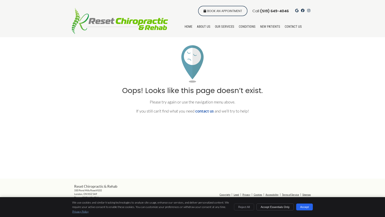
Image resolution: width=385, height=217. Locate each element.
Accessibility (272, 194)
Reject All (244, 207)
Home (188, 27)
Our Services (224, 27)
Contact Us (293, 27)
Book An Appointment (224, 11)
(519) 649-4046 (274, 11)
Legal (236, 194)
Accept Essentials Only (275, 207)
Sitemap (306, 194)
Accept (304, 207)
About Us (203, 27)
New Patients (270, 27)
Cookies (258, 194)
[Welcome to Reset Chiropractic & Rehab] (120, 32)
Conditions (247, 27)
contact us (204, 111)
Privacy (246, 194)
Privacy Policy (80, 211)
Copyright (225, 194)
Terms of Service (290, 194)
